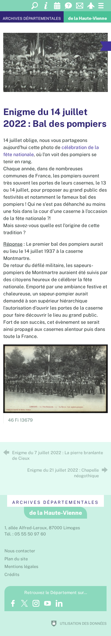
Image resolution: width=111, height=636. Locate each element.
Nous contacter (19, 550)
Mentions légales (21, 566)
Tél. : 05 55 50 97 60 (25, 533)
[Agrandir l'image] (55, 62)
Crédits (11, 574)
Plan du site (16, 558)
